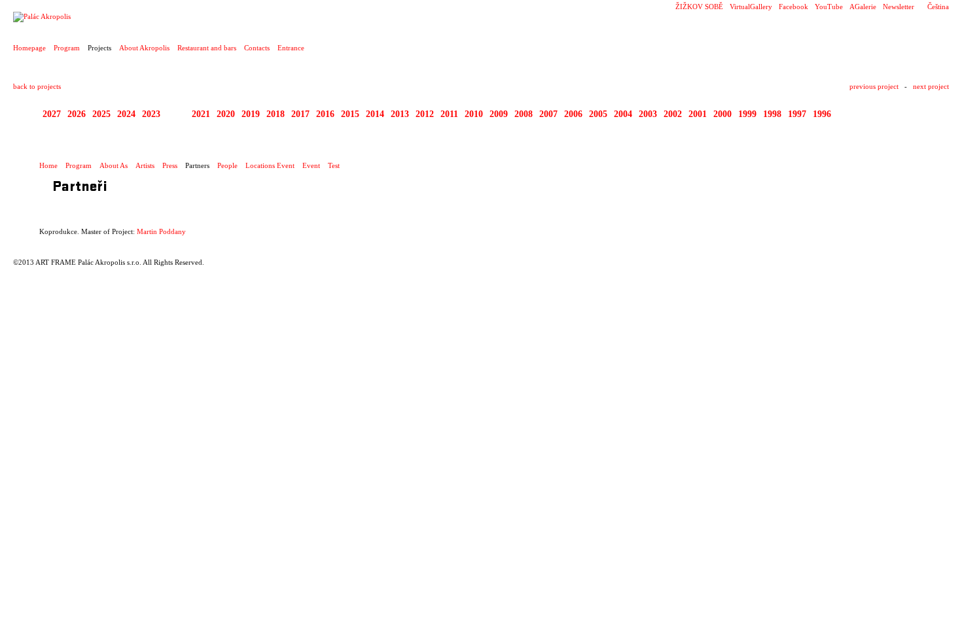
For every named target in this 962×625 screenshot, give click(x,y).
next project (931, 86)
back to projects (37, 86)
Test (334, 165)
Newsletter (898, 6)
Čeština (938, 6)
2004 (623, 114)
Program (67, 48)
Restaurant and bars (206, 48)
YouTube (829, 6)
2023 (151, 114)
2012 (425, 114)
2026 (76, 114)
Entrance (290, 48)
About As (113, 165)
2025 (101, 114)
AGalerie (862, 6)
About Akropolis (144, 48)
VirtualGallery (751, 6)
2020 (226, 114)
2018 (275, 114)
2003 (648, 114)
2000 (722, 114)
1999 (747, 114)
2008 (523, 114)
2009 (499, 114)
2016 (325, 114)
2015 (350, 114)
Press (169, 165)
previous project (874, 86)
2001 (697, 114)
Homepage (29, 48)
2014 (375, 114)
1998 (772, 114)
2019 (250, 114)
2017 (300, 114)
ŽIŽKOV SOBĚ (699, 6)
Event (311, 165)
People (227, 165)
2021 (201, 114)
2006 (573, 114)
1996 (822, 114)
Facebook (793, 6)
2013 (400, 114)
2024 (126, 114)
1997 (797, 114)
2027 (52, 114)
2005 (598, 114)
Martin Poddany (161, 231)
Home (48, 165)
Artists (144, 165)
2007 (548, 114)
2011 (449, 114)
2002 (673, 114)
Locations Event (269, 165)
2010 (474, 114)
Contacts (257, 48)
